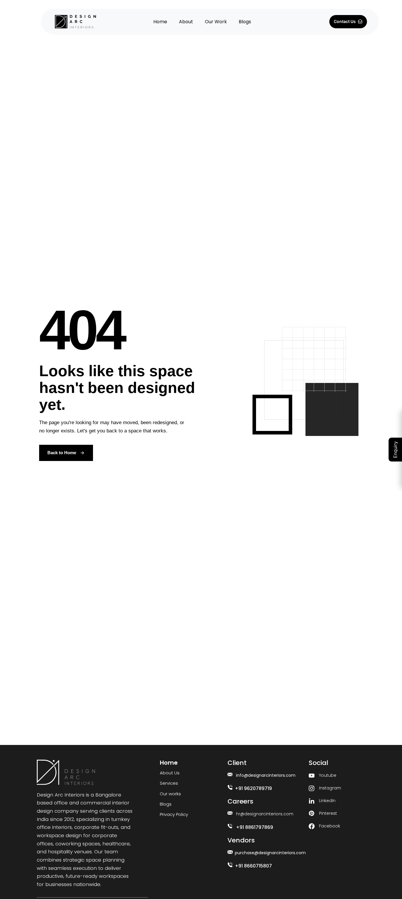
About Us (170, 773)
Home (160, 21)
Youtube (327, 775)
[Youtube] (312, 776)
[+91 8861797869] (229, 826)
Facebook (329, 826)
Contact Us (346, 21)
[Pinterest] (312, 814)
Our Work (216, 21)
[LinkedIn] (312, 801)
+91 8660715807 (253, 865)
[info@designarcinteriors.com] (229, 774)
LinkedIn (327, 801)
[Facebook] (312, 826)
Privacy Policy (174, 814)
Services (169, 783)
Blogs (245, 21)
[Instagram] (312, 788)
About (186, 21)
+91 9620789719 (253, 788)
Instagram (330, 788)
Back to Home (61, 452)
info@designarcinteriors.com (265, 775)
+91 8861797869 (254, 827)
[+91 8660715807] (230, 864)
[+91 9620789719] (230, 787)
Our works (170, 794)
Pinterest (328, 813)
